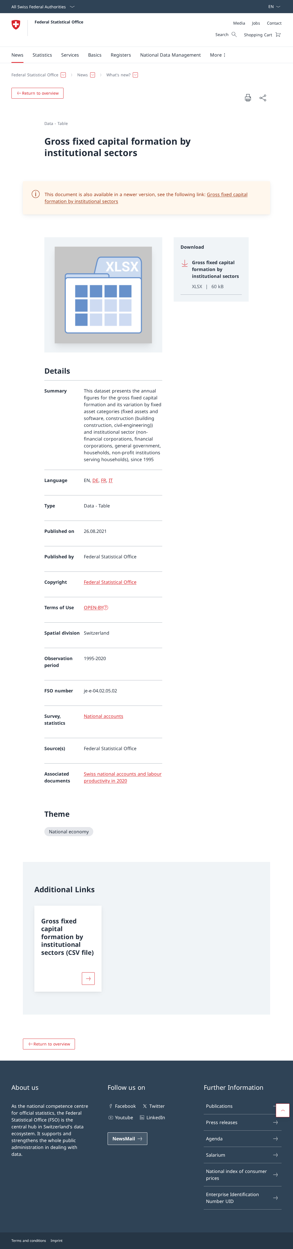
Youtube (124, 1117)
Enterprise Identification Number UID (232, 1197)
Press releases (221, 1122)
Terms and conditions (28, 1240)
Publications (219, 1106)
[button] (17, 55)
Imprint (56, 1240)
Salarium (215, 1155)
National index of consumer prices (236, 1174)
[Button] (88, 978)
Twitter (157, 1106)
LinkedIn (155, 1117)
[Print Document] (247, 97)
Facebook (125, 1106)
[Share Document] (262, 97)
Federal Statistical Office (59, 22)
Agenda (214, 1139)
